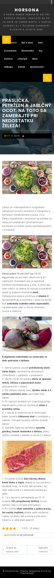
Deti (40, 42)
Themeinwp (27, 573)
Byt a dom (27, 42)
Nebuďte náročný (43, 549)
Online (21, 66)
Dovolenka (10, 50)
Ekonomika (27, 50)
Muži (34, 58)
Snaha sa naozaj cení (12, 549)
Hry (40, 50)
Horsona (27, 10)
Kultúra (8, 58)
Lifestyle (22, 58)
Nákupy (8, 66)
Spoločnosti (37, 66)
